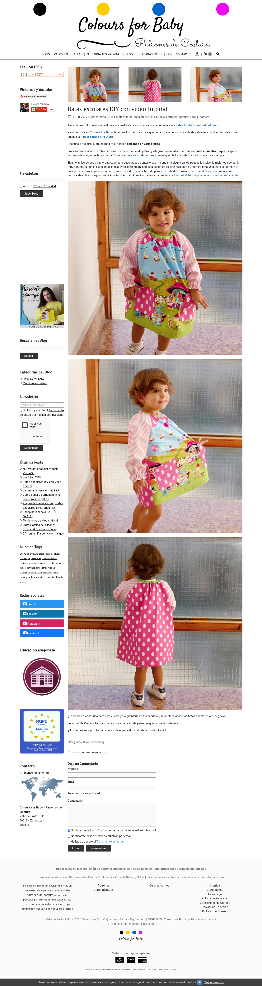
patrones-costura (177, 117)
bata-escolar (29, 885)
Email (71, 781)
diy (70, 885)
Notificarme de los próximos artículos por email (101, 836)
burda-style (25, 558)
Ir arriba (215, 885)
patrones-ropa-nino (47, 900)
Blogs (130, 54)
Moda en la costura (35, 383)
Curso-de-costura (29, 553)
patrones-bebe (47, 563)
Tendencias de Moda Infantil (40, 520)
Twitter (31, 604)
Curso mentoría (104, 889)
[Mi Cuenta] (197, 54)
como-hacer (36, 558)
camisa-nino (42, 886)
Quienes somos (159, 885)
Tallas (77, 54)
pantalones (25, 563)
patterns (23, 572)
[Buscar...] (218, 54)
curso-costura (49, 558)
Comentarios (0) (99, 117)
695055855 (154, 919)
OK (199, 982)
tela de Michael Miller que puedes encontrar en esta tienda (201, 175)
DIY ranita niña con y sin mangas (43, 533)
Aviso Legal (215, 894)
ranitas (31, 572)
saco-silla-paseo (50, 572)
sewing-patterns (28, 577)
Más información (214, 982)
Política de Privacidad (50, 414)
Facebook (33, 633)
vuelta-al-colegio (64, 909)
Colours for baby (33, 379)
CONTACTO (183, 54)
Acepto (39, 186)
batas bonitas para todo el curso (197, 125)
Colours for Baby (101, 132)
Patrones (61, 54)
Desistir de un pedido (215, 907)
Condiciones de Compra (215, 903)
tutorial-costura (199, 117)
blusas (57, 554)
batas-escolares (46, 554)
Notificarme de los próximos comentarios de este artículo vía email (113, 830)
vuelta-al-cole (156, 117)
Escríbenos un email (36, 772)
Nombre (73, 769)
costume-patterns (58, 885)
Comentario (75, 800)
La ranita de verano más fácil (41, 490)
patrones (35, 563)
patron (39, 890)
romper (66, 904)
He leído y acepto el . (97, 841)
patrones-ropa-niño (47, 568)
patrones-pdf (33, 568)
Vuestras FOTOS (150, 54)
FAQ (169, 54)
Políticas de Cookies (215, 911)
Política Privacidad (44, 186)
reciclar (38, 572)
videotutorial (51, 577)
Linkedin (32, 614)
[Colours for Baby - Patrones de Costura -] (131, 24)
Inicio (46, 54)
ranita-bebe (47, 904)
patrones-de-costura (40, 895)
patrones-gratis (61, 895)
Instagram (33, 623)
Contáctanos (215, 889)
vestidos (41, 577)
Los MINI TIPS (32, 477)
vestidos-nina (48, 909)
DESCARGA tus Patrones (104, 54)
